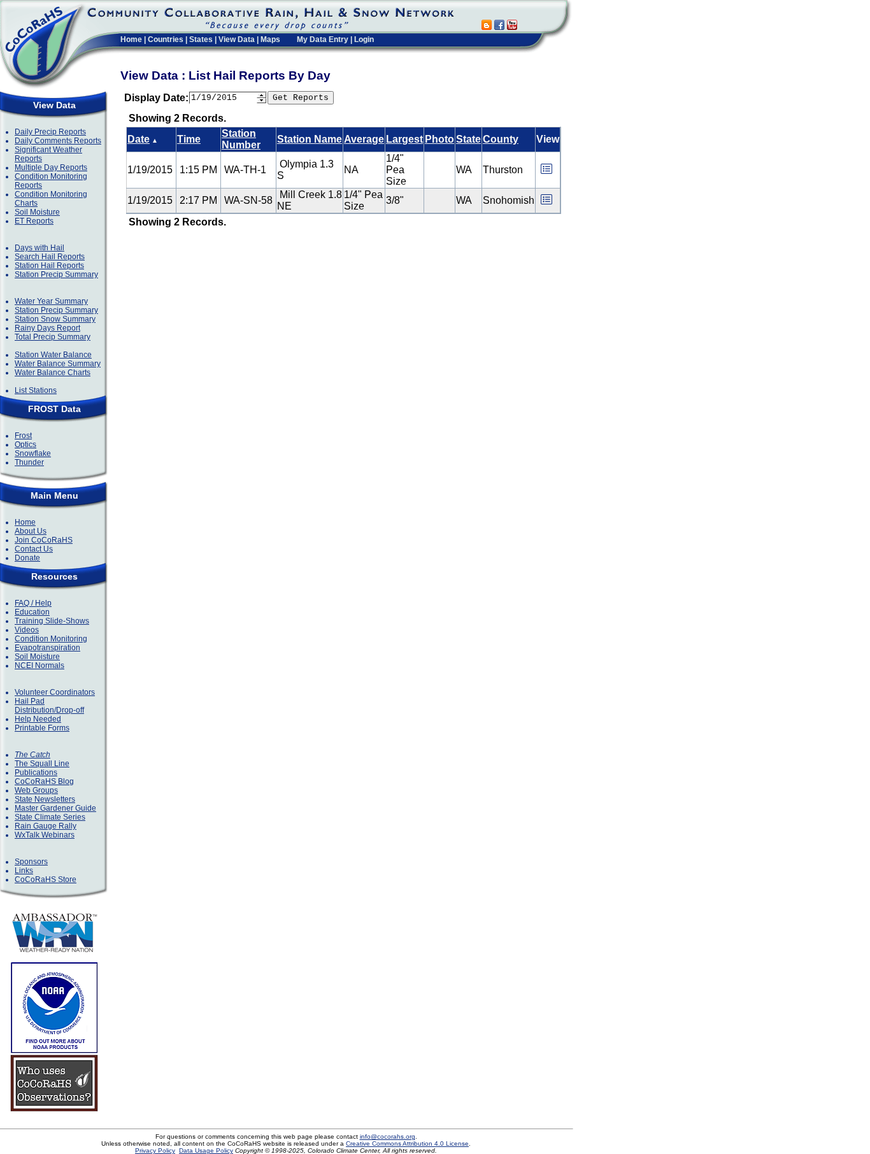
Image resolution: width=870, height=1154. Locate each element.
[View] (546, 172)
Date (138, 139)
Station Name (309, 139)
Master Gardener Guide (55, 808)
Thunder (29, 462)
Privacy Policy (155, 1150)
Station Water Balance (53, 354)
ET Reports (34, 221)
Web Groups (36, 790)
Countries (165, 39)
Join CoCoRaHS (44, 540)
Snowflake (33, 453)
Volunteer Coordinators (55, 692)
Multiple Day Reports (51, 167)
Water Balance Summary (58, 363)
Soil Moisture (37, 212)
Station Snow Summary (55, 319)
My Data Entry (322, 39)
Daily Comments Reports (58, 140)
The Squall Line (42, 763)
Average (364, 139)
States (201, 39)
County (500, 139)
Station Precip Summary (56, 274)
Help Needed (38, 719)
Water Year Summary (51, 301)
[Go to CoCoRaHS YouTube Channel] (512, 26)
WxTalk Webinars (45, 834)
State (468, 139)
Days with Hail (39, 247)
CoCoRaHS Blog (44, 781)
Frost (23, 435)
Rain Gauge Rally (45, 826)
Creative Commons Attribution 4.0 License (407, 1143)
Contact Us (34, 549)
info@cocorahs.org (387, 1136)
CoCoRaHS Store (45, 879)
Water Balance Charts (52, 372)
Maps (270, 39)
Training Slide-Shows (52, 620)
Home (131, 39)
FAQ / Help (33, 603)
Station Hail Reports (49, 265)
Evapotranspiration (47, 647)
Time (189, 139)
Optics (25, 444)
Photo (439, 139)
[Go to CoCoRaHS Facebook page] (499, 26)
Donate (27, 557)
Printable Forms (42, 727)
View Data (236, 39)
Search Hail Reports (50, 256)
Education (32, 612)
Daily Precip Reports (50, 131)
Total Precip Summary (52, 336)
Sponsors (31, 861)
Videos (27, 629)
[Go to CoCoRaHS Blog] (486, 26)
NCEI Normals (39, 665)
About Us (30, 531)
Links (24, 870)
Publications (36, 772)
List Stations (36, 390)
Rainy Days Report (47, 328)
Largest (404, 139)
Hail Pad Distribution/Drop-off (49, 706)
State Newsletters (45, 799)
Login (364, 39)
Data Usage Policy (206, 1150)
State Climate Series (50, 817)
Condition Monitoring (51, 638)
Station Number (241, 139)
